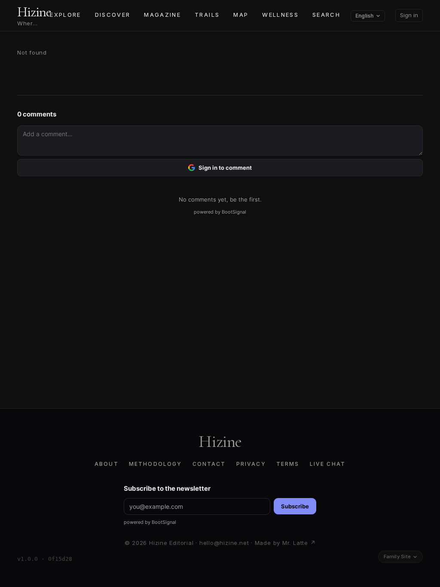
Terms (287, 464)
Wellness (280, 14)
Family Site (397, 556)
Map (240, 14)
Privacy (251, 464)
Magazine (162, 14)
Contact (209, 464)
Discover (113, 14)
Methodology (155, 464)
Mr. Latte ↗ (299, 542)
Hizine (220, 441)
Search (326, 14)
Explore (65, 14)
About (107, 464)
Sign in (409, 15)
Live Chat (327, 464)
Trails (207, 14)
